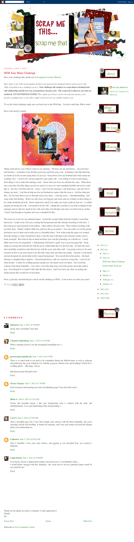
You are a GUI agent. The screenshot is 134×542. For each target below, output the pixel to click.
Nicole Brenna (120, 87)
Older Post (87, 521)
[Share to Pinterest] (23, 284)
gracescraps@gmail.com (21, 356)
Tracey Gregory (17, 383)
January (106, 283)
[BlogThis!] (15, 284)
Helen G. (14, 399)
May (105, 270)
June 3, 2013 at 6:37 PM (42, 356)
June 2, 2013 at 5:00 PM (29, 324)
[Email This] (13, 284)
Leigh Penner (16, 457)
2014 (102, 245)
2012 (102, 289)
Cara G (13, 417)
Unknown (14, 439)
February (107, 279)
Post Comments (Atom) (25, 527)
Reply (12, 332)
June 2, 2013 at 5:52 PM (40, 340)
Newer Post (9, 521)
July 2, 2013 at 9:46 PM (33, 457)
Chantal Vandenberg (19, 340)
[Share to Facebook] (20, 284)
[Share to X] (18, 284)
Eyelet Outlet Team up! (112, 265)
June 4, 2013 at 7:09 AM (28, 417)
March (106, 275)
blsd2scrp (14, 324)
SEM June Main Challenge (113, 261)
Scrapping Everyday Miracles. (49, 77)
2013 (102, 249)
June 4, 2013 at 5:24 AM (29, 399)
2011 (102, 293)
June (105, 257)
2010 (102, 297)
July (105, 253)
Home (48, 521)
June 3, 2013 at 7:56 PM (35, 383)
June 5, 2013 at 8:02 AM (30, 439)
